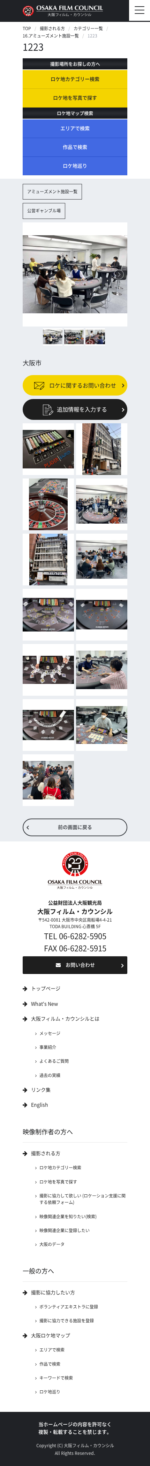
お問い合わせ (80, 965)
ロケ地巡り (75, 165)
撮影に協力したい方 (53, 1292)
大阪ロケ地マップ (50, 1335)
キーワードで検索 (56, 1378)
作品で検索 (75, 147)
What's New (44, 1003)
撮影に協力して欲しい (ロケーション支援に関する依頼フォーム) (82, 1199)
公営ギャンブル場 (44, 211)
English (39, 1104)
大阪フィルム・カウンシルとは (65, 1018)
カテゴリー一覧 (88, 28)
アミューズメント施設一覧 (52, 191)
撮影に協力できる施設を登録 (66, 1321)
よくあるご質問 (54, 1061)
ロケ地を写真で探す (75, 97)
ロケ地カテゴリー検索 (75, 79)
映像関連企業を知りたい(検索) (68, 1216)
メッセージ (49, 1033)
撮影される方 (52, 28)
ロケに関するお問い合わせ (82, 385)
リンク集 (41, 1089)
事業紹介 (47, 1047)
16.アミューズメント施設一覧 (51, 36)
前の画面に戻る (75, 827)
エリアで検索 (75, 128)
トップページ (45, 988)
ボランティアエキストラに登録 (68, 1307)
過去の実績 (49, 1075)
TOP (27, 28)
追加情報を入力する (82, 409)
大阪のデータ (52, 1244)
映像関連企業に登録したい (64, 1230)
